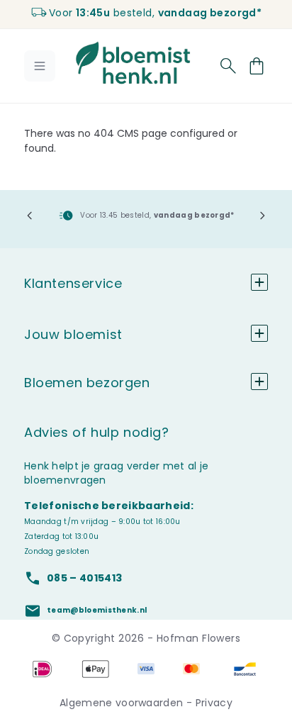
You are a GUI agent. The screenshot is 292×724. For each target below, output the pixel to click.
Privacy (214, 703)
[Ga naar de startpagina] (133, 63)
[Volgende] (262, 215)
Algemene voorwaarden (123, 703)
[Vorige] (29, 215)
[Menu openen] (39, 66)
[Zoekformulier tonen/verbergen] (228, 66)
